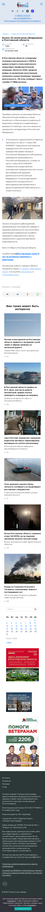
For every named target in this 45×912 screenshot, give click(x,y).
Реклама (5, 784)
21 (26, 629)
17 (7, 629)
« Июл (8, 642)
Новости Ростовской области (17, 105)
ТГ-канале (24, 269)
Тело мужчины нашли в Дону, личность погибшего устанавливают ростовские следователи (22, 486)
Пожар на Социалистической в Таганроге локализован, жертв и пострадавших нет (20, 589)
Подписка (6, 781)
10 (7, 626)
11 (11, 626)
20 (21, 629)
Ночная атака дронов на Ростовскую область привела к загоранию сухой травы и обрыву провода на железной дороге (22, 343)
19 (16, 629)
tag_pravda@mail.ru (22, 18)
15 (30, 626)
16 (35, 626)
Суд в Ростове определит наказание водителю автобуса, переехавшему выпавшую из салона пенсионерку (22, 440)
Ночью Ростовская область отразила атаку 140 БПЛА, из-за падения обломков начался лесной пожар (22, 536)
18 (12, 629)
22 (31, 629)
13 (21, 626)
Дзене (5, 272)
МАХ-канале (35, 269)
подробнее (12, 901)
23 (35, 629)
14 (26, 626)
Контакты (6, 778)
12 (16, 626)
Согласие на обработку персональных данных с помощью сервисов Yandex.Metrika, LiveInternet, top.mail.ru (22, 873)
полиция (16, 287)
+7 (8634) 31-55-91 (22, 16)
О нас (4, 787)
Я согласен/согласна (23, 909)
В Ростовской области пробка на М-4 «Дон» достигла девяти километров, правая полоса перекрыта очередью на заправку (21, 391)
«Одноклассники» (10, 275)
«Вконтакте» (26, 272)
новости (6, 287)
